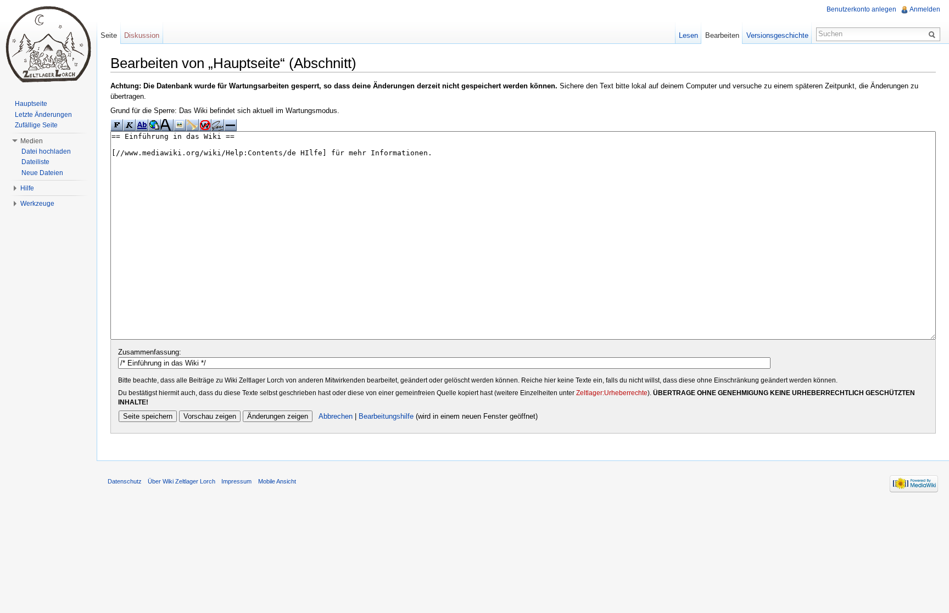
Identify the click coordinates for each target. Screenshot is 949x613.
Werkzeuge (37, 203)
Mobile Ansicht (277, 481)
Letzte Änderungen (43, 115)
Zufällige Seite (36, 125)
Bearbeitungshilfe (386, 416)
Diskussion (141, 35)
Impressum (236, 481)
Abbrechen (336, 416)
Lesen (688, 35)
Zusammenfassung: (149, 352)
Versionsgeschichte (777, 35)
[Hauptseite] (48, 44)
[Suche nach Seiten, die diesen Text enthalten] (934, 34)
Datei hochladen (46, 151)
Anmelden (924, 9)
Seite (109, 35)
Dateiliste (35, 162)
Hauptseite (31, 104)
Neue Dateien (42, 173)
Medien (31, 141)
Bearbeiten (722, 35)
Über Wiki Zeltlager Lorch (181, 481)
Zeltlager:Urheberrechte (611, 393)
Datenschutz (125, 481)
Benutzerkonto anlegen (861, 9)
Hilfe (27, 188)
